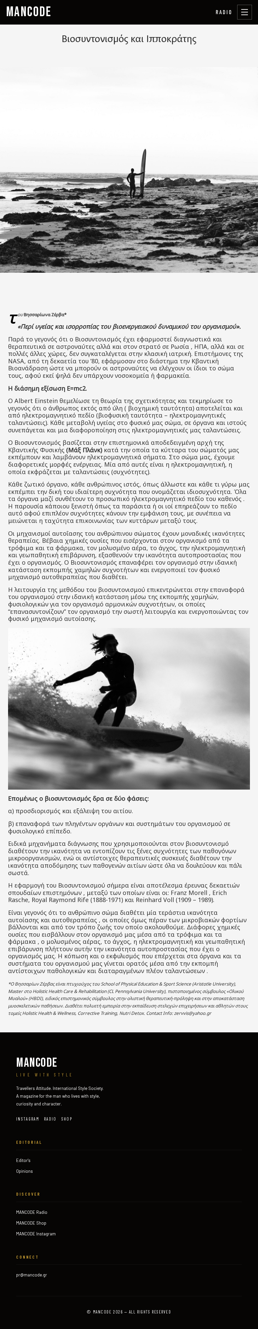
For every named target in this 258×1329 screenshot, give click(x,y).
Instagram (27, 1119)
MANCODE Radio (31, 1212)
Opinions (24, 1171)
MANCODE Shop (31, 1223)
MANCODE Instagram (36, 1233)
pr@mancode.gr (31, 1274)
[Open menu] (244, 12)
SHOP (66, 1119)
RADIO (224, 11)
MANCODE (29, 12)
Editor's (23, 1160)
